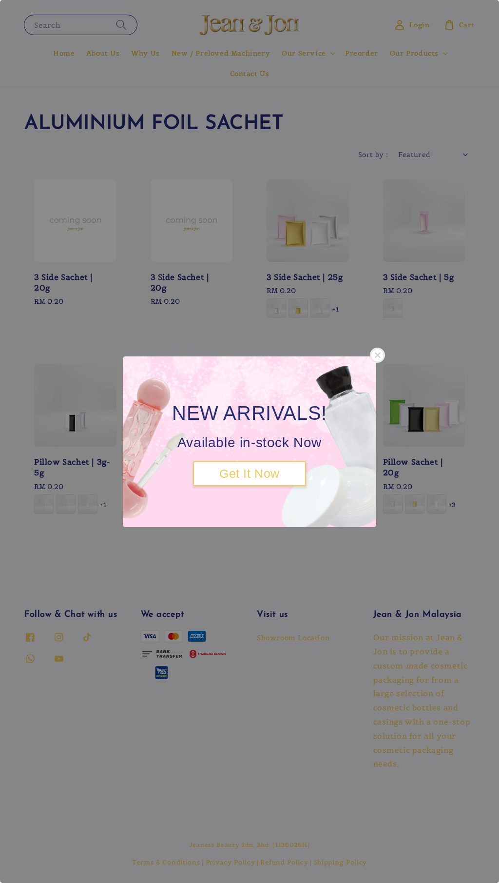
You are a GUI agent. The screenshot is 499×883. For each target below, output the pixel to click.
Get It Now (249, 473)
